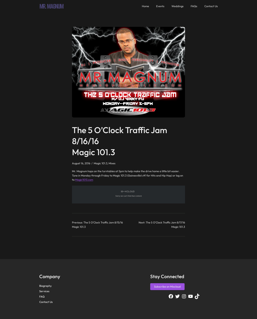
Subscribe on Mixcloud (167, 286)
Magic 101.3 (100, 163)
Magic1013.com (84, 179)
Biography (45, 286)
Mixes (112, 163)
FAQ (42, 296)
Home (145, 6)
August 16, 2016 (81, 163)
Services (44, 291)
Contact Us (46, 302)
